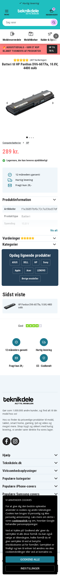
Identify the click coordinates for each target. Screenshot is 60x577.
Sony (45, 262)
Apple (17, 270)
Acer (28, 270)
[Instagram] (15, 441)
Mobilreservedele (12, 39)
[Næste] (56, 36)
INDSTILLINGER (30, 568)
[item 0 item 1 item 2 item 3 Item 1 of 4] (30, 103)
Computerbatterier (11, 143)
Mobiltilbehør (31, 39)
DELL (26, 262)
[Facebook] (6, 441)
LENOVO (41, 270)
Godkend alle (30, 559)
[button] (30, 200)
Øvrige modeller (30, 278)
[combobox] (30, 22)
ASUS (15, 262)
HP (27, 143)
